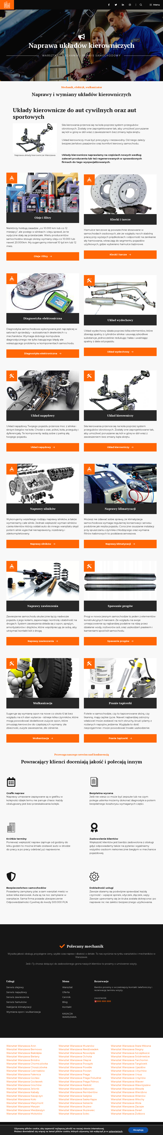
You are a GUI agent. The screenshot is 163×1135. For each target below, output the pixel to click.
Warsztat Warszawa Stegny (127, 1049)
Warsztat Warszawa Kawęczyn (24, 1095)
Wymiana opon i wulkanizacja (23, 1011)
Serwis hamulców (16, 1002)
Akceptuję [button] (138, 1130)
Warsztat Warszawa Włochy (127, 1099)
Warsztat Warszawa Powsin (75, 1070)
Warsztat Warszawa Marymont (24, 1103)
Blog (64, 1002)
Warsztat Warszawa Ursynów (128, 1077)
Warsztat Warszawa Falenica (23, 1074)
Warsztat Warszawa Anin (21, 1045)
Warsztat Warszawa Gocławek (24, 1081)
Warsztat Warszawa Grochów (24, 1085)
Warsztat (67, 987)
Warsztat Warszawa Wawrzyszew (131, 1085)
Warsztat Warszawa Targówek (129, 1063)
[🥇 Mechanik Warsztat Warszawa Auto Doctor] (7, 5)
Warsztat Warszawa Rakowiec (77, 1088)
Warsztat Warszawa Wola (126, 1103)
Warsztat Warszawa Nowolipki (77, 1052)
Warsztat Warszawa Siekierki (76, 1103)
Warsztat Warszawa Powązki (76, 1063)
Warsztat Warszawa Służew (75, 1106)
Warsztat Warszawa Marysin (23, 1106)
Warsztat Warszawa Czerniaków (25, 1070)
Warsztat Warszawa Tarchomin (129, 1060)
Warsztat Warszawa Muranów (76, 1045)
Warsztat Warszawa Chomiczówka (27, 1063)
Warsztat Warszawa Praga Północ (79, 1081)
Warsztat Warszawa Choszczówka (26, 1067)
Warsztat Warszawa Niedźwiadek (78, 1049)
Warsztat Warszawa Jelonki (22, 1088)
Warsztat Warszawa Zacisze (127, 1106)
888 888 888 (104, 1001)
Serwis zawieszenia (17, 997)
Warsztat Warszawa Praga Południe (80, 1077)
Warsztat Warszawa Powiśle (75, 1067)
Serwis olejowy (15, 987)
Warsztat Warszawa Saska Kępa (78, 1099)
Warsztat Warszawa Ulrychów (129, 1070)
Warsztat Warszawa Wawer (127, 1081)
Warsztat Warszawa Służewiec (77, 1110)
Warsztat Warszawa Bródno (23, 1060)
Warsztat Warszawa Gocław (22, 1077)
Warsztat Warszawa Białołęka (24, 1052)
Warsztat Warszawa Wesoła (127, 1088)
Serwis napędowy (16, 992)
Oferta (66, 992)
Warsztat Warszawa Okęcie (75, 1060)
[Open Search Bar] (141, 5)
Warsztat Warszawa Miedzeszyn (25, 1110)
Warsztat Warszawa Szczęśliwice (130, 1052)
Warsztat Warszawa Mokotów (24, 1113)
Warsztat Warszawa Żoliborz (128, 1113)
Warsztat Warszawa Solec (74, 1113)
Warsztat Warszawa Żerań (126, 1110)
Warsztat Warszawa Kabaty (22, 1092)
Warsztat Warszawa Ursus (126, 1074)
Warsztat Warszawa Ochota (75, 1056)
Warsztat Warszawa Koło (21, 1099)
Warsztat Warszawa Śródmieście (130, 1056)
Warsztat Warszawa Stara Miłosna (131, 1045)
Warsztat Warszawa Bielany (22, 1056)
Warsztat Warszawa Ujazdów (128, 1067)
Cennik (66, 997)
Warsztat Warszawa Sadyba (75, 1095)
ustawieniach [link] (115, 1131)
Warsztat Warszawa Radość (75, 1085)
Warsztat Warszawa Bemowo (24, 1049)
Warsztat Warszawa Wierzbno (129, 1092)
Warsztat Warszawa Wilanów (128, 1095)
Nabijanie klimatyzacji (18, 1007)
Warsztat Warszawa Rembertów (78, 1092)
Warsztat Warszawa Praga (74, 1074)
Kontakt (66, 1007)
